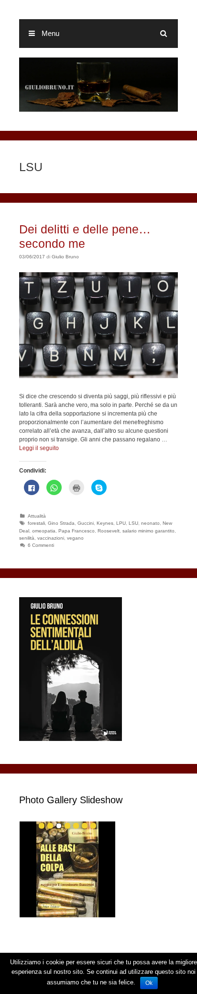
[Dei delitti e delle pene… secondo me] (98, 376)
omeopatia (43, 530)
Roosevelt (109, 530)
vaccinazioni (50, 538)
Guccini (85, 523)
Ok (149, 983)
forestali (36, 523)
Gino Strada (61, 523)
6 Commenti (41, 545)
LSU (133, 523)
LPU (121, 523)
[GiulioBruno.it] (98, 84)
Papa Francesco (76, 530)
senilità (26, 538)
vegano (75, 538)
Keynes (105, 523)
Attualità (37, 516)
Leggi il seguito (39, 448)
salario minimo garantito (148, 530)
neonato (150, 523)
